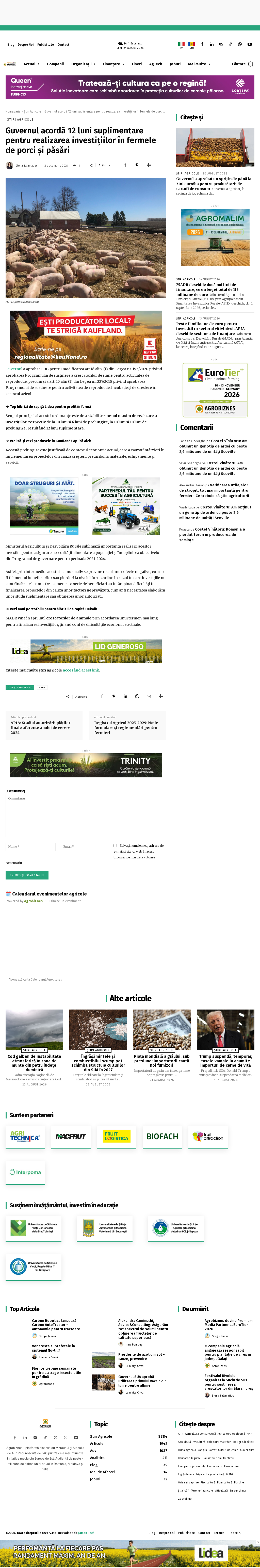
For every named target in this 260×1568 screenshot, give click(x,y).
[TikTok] (230, 44)
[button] (243, 64)
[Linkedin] (211, 44)
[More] (148, 165)
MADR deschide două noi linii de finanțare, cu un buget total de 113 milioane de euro (207, 289)
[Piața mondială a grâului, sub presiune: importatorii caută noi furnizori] (162, 1030)
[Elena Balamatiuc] (10, 165)
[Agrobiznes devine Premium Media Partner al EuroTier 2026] (189, 1326)
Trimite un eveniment (65, 901)
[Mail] (221, 44)
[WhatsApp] (240, 44)
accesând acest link (81, 670)
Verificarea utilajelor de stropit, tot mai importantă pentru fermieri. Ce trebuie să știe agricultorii (214, 490)
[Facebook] (202, 44)
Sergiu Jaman (47, 1336)
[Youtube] (249, 44)
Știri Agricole (32, 111)
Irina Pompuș (134, 1344)
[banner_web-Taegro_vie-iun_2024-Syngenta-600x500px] (44, 506)
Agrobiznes (46, 1384)
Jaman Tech (86, 1533)
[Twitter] (56, 1438)
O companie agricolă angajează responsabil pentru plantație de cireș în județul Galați (228, 1352)
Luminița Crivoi (48, 1357)
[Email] (149, 696)
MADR (42, 687)
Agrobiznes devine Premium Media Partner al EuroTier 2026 (229, 1325)
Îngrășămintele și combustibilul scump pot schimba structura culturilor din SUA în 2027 (98, 1063)
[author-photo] (35, 1336)
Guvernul (14, 369)
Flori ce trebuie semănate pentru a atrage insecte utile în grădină (56, 1372)
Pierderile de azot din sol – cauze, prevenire (141, 1356)
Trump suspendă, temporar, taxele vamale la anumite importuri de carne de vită (225, 1061)
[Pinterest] (137, 165)
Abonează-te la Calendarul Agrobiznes (35, 979)
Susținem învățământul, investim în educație (64, 1205)
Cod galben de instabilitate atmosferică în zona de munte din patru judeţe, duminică (34, 1063)
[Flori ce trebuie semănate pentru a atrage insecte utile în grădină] (17, 1374)
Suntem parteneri (31, 1115)
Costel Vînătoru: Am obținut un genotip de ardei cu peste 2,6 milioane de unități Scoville (213, 446)
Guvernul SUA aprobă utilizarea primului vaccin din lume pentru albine (142, 1381)
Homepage (13, 111)
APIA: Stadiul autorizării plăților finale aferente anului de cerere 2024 (40, 728)
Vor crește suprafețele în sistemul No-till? (53, 1348)
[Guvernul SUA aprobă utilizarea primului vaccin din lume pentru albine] (103, 1382)
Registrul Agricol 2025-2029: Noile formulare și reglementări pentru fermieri (126, 728)
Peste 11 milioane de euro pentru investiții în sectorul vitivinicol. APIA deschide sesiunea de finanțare (210, 329)
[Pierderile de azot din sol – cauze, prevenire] (103, 1360)
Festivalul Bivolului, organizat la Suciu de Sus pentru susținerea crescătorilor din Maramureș (229, 1382)
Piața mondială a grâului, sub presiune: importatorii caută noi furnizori (162, 1061)
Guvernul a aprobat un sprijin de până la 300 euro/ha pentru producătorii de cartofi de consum (213, 184)
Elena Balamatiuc (27, 165)
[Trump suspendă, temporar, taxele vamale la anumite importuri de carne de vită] (225, 1030)
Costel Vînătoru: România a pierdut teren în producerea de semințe (212, 534)
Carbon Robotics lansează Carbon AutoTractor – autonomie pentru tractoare (56, 1325)
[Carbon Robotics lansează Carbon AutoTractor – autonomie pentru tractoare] (17, 1326)
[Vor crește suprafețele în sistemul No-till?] (17, 1352)
